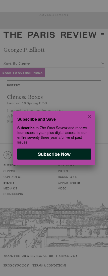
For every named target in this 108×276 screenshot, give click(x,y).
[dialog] (54, 138)
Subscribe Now (54, 154)
